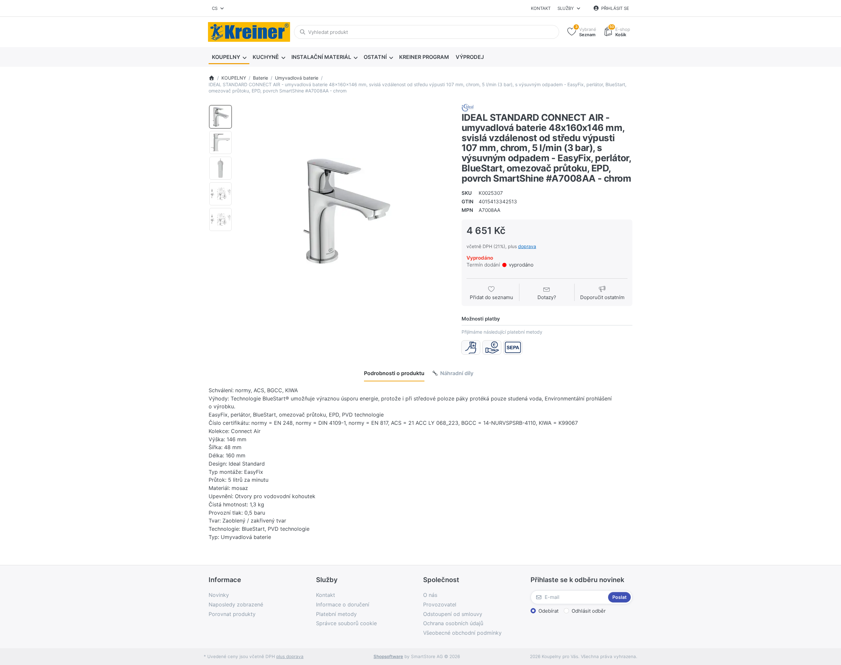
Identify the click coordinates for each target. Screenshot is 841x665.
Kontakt (541, 8)
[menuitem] (229, 57)
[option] (220, 116)
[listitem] (345, 211)
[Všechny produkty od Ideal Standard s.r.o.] (468, 107)
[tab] (394, 373)
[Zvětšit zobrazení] (345, 211)
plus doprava (290, 656)
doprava (527, 246)
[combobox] (218, 8)
